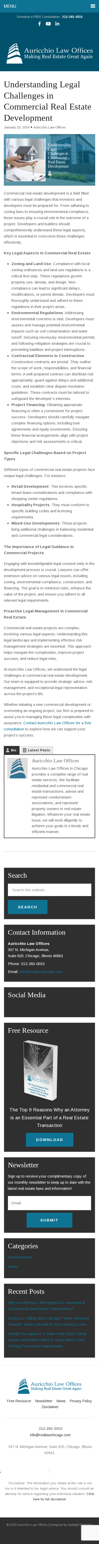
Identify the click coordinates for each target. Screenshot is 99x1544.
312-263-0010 (72, 17)
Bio (13, 750)
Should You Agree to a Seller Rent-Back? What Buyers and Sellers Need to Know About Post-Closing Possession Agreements (47, 1340)
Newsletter (44, 1401)
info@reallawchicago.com (41, 971)
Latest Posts (39, 750)
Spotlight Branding (80, 1525)
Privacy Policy (81, 1401)
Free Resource (19, 1401)
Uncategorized (20, 1257)
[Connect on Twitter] (49, 1471)
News (13, 1266)
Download (49, 1139)
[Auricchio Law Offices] (49, 62)
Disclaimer (50, 1407)
